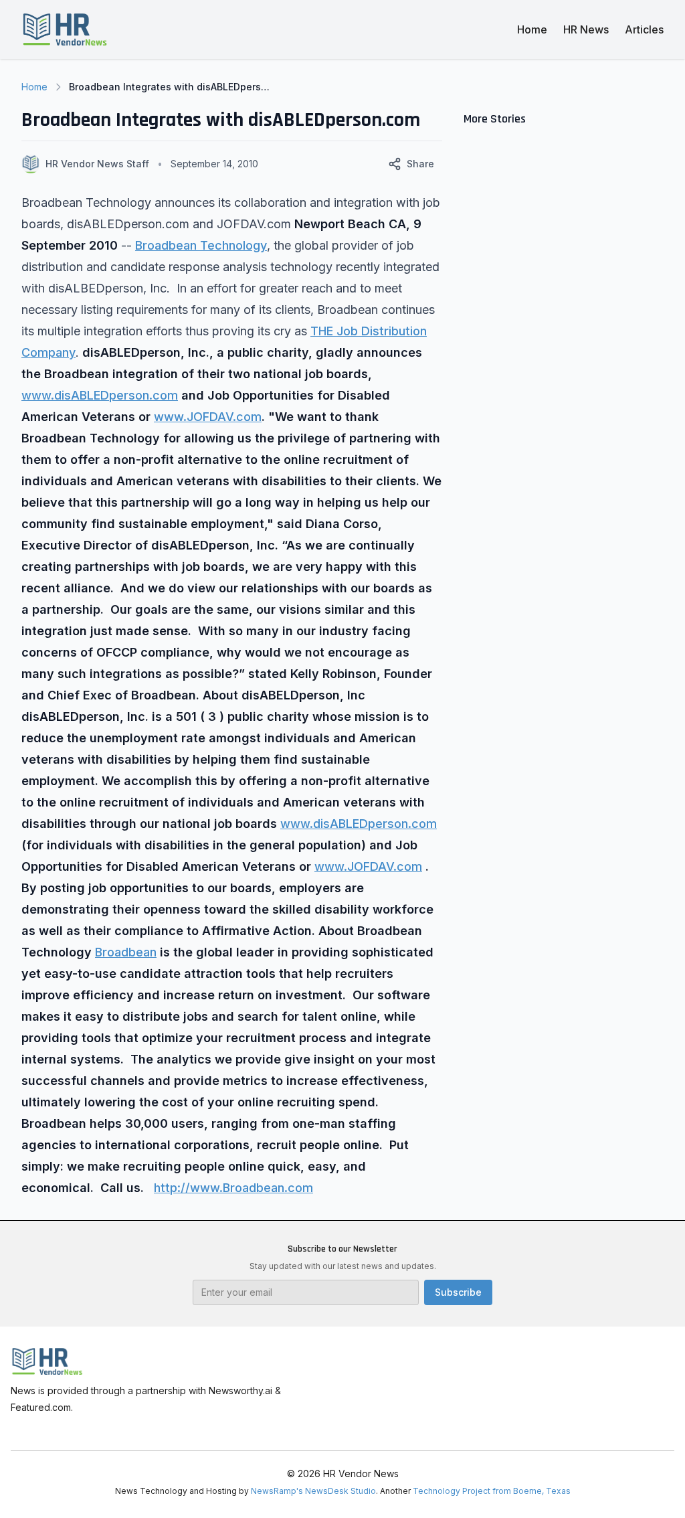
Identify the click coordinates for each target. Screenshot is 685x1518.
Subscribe (458, 1292)
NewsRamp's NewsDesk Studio (313, 1491)
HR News (586, 29)
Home (532, 29)
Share (420, 163)
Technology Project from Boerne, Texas (492, 1491)
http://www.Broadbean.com (233, 1188)
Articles (644, 29)
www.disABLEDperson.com (99, 395)
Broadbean (126, 952)
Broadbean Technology (201, 245)
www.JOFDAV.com (208, 417)
